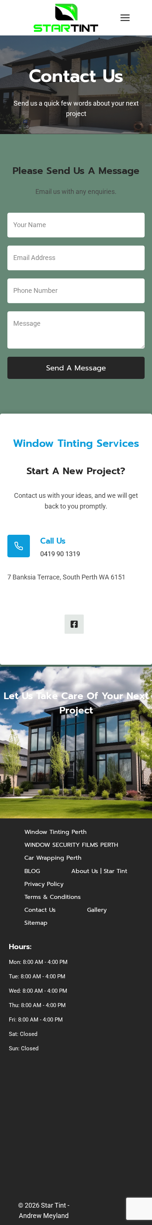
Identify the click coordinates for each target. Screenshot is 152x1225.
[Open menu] (125, 17)
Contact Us (40, 910)
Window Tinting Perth (55, 832)
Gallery (97, 910)
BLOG (32, 871)
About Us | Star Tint (99, 871)
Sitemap (36, 922)
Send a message (76, 367)
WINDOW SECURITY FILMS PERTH (71, 845)
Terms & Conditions (52, 897)
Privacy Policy (43, 884)
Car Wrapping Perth (53, 857)
